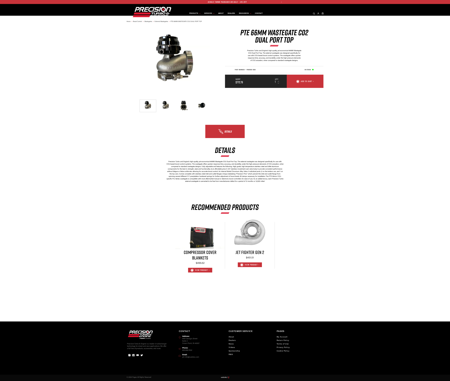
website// (224, 377)
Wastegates (148, 21)
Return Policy (283, 340)
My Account (282, 337)
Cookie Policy (283, 351)
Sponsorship (234, 351)
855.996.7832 (187, 350)
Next (281, 2)
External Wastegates (161, 21)
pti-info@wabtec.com (190, 357)
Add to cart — (307, 81)
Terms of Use (283, 344)
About (231, 337)
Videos (232, 347)
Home (129, 21)
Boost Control (137, 21)
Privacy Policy (283, 347)
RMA (231, 354)
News (231, 344)
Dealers (232, 340)
